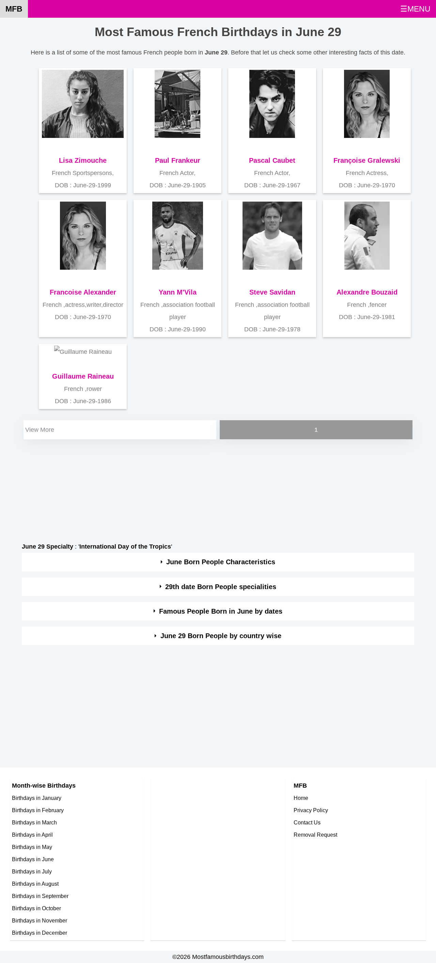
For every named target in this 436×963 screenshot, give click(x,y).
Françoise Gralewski (366, 160)
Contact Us (307, 822)
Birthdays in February (38, 810)
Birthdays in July (32, 871)
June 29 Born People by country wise (220, 636)
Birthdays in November (39, 920)
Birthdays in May (32, 847)
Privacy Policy (311, 810)
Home (301, 798)
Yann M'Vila (178, 292)
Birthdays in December (39, 933)
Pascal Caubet (272, 160)
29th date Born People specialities (220, 586)
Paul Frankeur (177, 160)
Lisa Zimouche (83, 160)
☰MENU (415, 8)
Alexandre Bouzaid (367, 292)
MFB (13, 8)
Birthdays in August (35, 884)
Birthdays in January (36, 798)
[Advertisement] (218, 488)
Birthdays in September (40, 896)
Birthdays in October (36, 908)
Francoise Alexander (83, 292)
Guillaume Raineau (83, 376)
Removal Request (315, 835)
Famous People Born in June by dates (220, 611)
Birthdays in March (34, 822)
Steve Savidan (272, 292)
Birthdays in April (32, 835)
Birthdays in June (33, 859)
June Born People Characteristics (220, 562)
